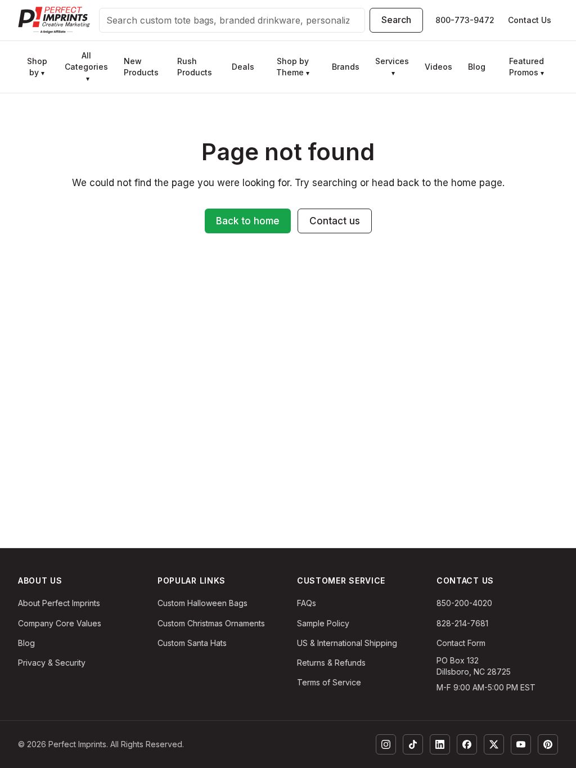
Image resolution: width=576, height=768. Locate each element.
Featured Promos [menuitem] (526, 66)
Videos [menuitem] (438, 66)
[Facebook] (467, 744)
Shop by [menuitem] (37, 66)
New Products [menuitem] (141, 66)
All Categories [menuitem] (86, 67)
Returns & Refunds (331, 662)
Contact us (334, 221)
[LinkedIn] (440, 744)
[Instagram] (386, 744)
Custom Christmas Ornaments (211, 623)
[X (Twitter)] (494, 744)
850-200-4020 (464, 603)
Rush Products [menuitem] (194, 66)
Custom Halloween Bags (203, 603)
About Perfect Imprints (59, 603)
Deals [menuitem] (243, 66)
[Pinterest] (548, 744)
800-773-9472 (464, 20)
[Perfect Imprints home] (54, 20)
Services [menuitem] (392, 66)
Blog (26, 643)
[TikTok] (413, 744)
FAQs (306, 603)
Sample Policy (323, 623)
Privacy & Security (52, 662)
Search (396, 19)
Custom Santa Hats (192, 643)
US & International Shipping (347, 643)
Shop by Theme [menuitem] (292, 66)
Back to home (248, 221)
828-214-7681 (462, 623)
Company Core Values (59, 623)
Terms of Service (329, 682)
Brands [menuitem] (345, 66)
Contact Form (460, 643)
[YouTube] (521, 744)
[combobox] (232, 20)
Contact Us (529, 20)
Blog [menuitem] (476, 66)
